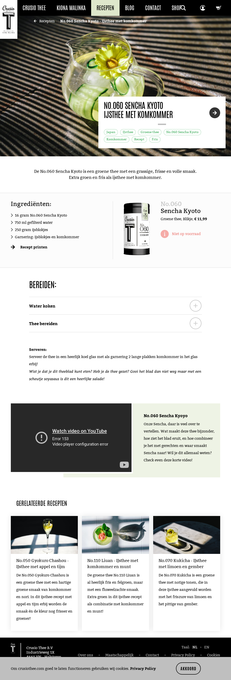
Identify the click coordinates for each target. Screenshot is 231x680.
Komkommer (116, 139)
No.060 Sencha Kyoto (182, 132)
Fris (155, 139)
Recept (139, 139)
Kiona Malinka (71, 8)
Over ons (85, 655)
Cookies (213, 655)
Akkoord (188, 668)
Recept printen (33, 247)
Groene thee (150, 132)
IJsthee (128, 132)
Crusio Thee (34, 8)
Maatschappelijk (119, 655)
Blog (129, 8)
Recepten (105, 8)
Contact (153, 8)
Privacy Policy (143, 668)
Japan (110, 132)
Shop (176, 8)
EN (206, 647)
